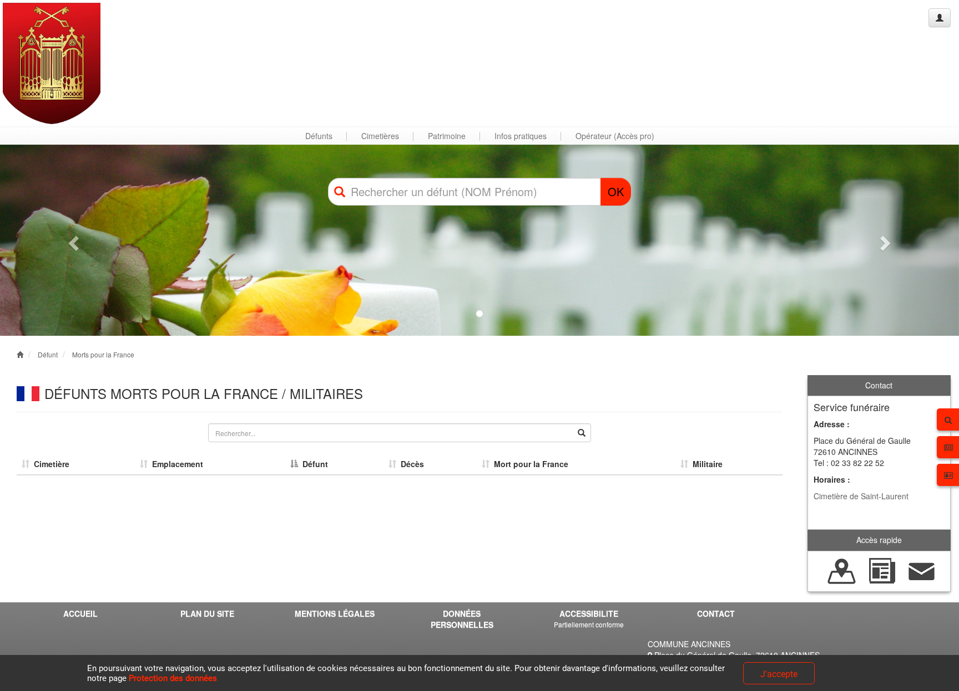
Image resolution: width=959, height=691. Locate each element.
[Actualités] (882, 569)
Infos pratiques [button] (520, 135)
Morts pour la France (103, 354)
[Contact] (922, 569)
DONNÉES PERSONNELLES (462, 619)
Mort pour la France (528, 463)
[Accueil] (51, 63)
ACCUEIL (80, 613)
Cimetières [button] (380, 135)
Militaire (705, 463)
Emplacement (175, 463)
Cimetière (49, 463)
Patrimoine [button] (447, 135)
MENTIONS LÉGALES (335, 613)
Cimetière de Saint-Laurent (861, 495)
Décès (410, 463)
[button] (72, 240)
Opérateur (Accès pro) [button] (615, 135)
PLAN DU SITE (207, 613)
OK (616, 191)
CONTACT (716, 613)
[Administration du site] (939, 17)
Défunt (48, 354)
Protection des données (173, 678)
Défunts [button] (318, 135)
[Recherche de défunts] (842, 569)
